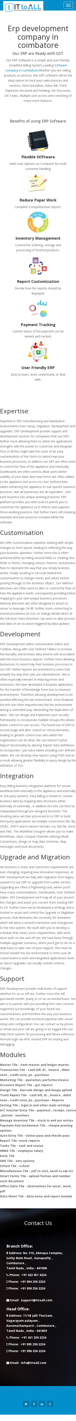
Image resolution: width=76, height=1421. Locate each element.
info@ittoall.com (33, 1363)
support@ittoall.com (36, 1300)
